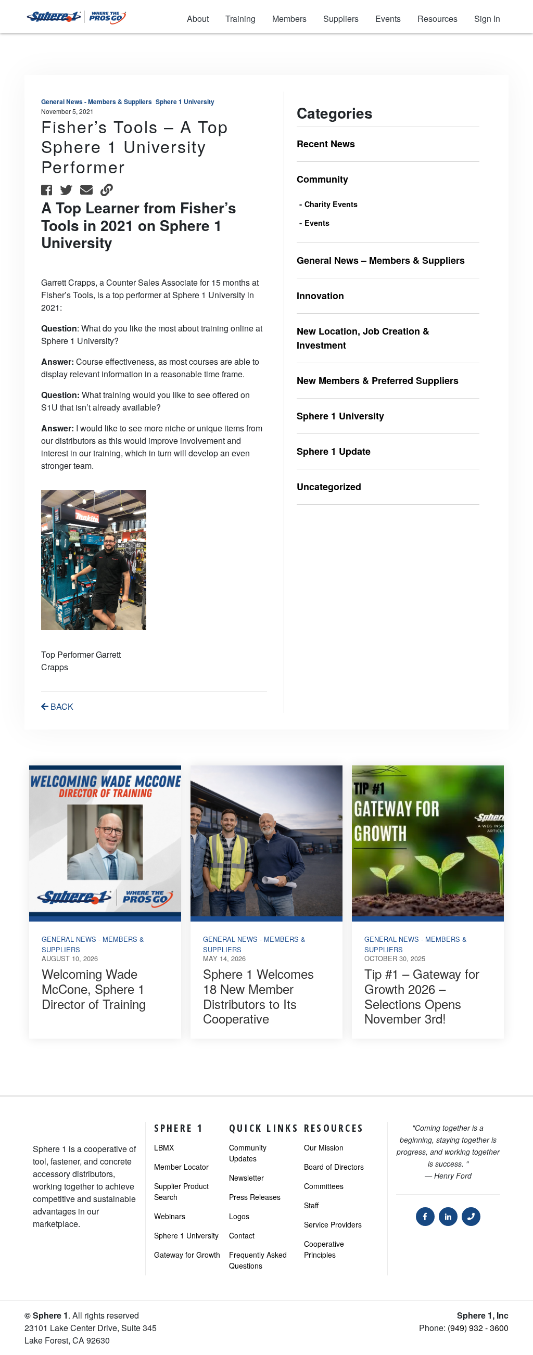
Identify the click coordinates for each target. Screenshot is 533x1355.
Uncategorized (329, 486)
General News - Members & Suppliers (96, 101)
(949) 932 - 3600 (478, 1328)
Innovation (320, 295)
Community (322, 179)
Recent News (326, 143)
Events (316, 223)
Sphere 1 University (185, 101)
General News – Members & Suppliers (381, 260)
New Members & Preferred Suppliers (378, 380)
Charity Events (331, 204)
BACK (60, 706)
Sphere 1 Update (334, 451)
